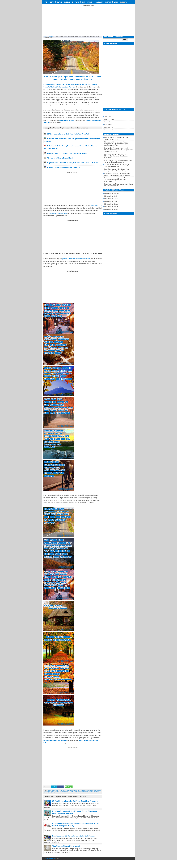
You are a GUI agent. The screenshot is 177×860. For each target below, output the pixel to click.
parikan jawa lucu (96, 205)
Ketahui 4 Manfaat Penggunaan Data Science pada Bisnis (116, 138)
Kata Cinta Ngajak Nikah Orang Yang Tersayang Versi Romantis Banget (116, 170)
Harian (67, 2)
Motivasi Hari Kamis (111, 204)
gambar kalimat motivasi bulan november (76, 258)
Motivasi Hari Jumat (111, 207)
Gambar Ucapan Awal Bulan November (78, 791)
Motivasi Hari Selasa (111, 199)
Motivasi (75, 2)
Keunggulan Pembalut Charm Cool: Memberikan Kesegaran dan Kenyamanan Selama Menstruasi (118, 149)
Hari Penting (87, 2)
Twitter (54, 787)
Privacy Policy (109, 119)
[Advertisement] (88, 20)
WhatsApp (68, 787)
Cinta (52, 2)
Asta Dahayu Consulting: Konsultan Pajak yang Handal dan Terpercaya (118, 161)
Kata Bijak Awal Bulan (94, 791)
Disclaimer (108, 124)
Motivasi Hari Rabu (110, 201)
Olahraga (99, 2)
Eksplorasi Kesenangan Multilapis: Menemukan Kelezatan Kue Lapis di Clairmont (116, 156)
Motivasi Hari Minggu (111, 193)
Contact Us (108, 122)
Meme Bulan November (50, 792)
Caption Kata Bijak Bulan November (77, 790)
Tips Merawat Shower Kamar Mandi (66, 846)
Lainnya (123, 2)
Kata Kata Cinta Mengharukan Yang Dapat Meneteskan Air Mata (118, 185)
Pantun (108, 2)
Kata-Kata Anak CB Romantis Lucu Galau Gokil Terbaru (73, 836)
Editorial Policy (109, 127)
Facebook (60, 787)
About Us (107, 116)
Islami (59, 2)
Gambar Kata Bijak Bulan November (59, 791)
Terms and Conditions (111, 130)
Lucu (116, 2)
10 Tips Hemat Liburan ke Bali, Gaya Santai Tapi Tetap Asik (75, 801)
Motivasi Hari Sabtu (110, 209)
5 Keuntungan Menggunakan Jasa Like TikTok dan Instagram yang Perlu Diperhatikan (117, 179)
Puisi (45, 2)
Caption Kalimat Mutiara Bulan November (58, 790)
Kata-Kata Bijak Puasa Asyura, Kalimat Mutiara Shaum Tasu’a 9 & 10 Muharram (117, 174)
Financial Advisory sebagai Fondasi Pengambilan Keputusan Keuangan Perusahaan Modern (116, 143)
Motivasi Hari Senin (110, 196)
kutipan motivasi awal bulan (58, 213)
